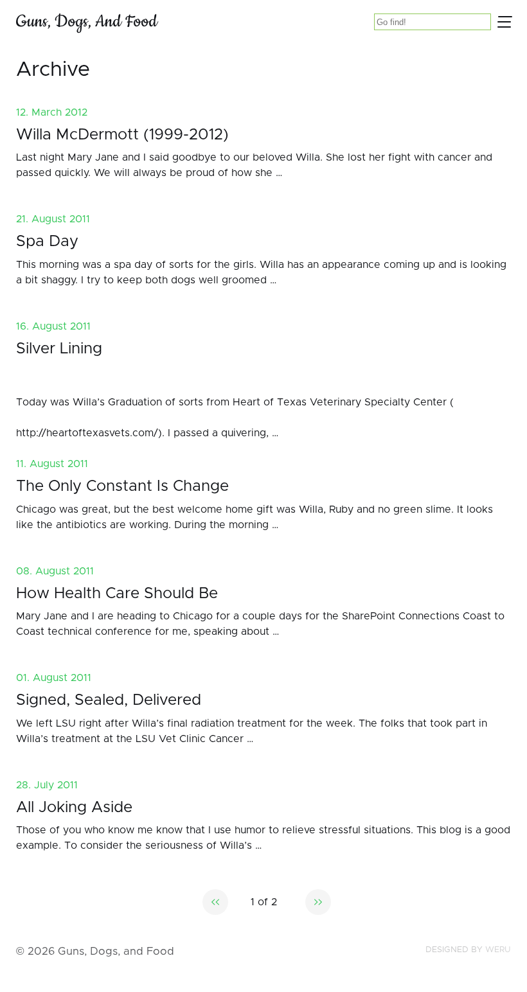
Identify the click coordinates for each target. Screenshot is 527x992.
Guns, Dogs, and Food (86, 21)
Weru (498, 950)
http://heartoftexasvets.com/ (87, 433)
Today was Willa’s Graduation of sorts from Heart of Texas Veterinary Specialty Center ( (235, 402)
